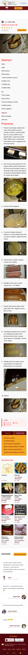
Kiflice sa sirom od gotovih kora (13, 449)
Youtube (13, 649)
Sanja (9, 577)
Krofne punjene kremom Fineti (21, 534)
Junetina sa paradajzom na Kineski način (14, 452)
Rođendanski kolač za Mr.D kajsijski (7, 493)
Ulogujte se (18, 8)
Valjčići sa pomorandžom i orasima (14, 446)
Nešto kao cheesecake (7, 534)
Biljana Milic (11, 22)
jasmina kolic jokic (14, 625)
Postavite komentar (20, 554)
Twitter (9, 649)
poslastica (8, 424)
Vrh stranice (13, 636)
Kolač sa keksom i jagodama (12, 443)
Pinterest (23, 649)
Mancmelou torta (21, 513)
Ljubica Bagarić (12, 611)
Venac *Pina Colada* (21, 493)
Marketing (7, 645)
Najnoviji (7, 433)
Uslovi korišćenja (21, 644)
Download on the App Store (9, 640)
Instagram (18, 649)
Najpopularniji (20, 433)
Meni (14, 653)
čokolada (8, 423)
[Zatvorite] (1, 3)
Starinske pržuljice (9, 438)
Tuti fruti (7, 472)
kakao (16, 423)
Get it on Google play (19, 640)
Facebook (5, 649)
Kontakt (12, 645)
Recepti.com (2, 645)
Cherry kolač (7, 513)
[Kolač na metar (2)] (15, 152)
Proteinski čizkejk (9, 441)
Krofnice (21, 472)
